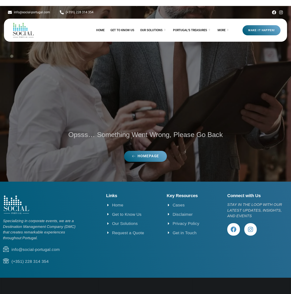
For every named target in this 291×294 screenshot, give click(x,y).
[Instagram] (281, 12)
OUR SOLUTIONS (151, 30)
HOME (100, 30)
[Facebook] (274, 12)
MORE (221, 30)
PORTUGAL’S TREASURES (190, 30)
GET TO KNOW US (122, 30)
